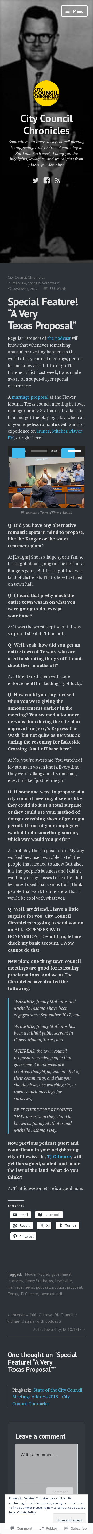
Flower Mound (37, 1274)
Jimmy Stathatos (39, 1280)
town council (52, 1293)
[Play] (18, 453)
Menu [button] (77, 11)
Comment (60, 1492)
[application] (46, 451)
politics (58, 1287)
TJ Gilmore (59, 1156)
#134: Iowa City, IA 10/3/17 (57, 1329)
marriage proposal (30, 397)
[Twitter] (36, 180)
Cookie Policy (26, 1512)
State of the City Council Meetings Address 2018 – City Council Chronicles (47, 1397)
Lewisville (63, 1280)
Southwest (50, 283)
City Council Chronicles (46, 124)
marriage (15, 1287)
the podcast (59, 338)
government (61, 1274)
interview (19, 283)
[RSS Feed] (57, 180)
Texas (13, 1293)
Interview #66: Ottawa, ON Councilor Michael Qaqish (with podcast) (42, 1318)
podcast (34, 283)
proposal (74, 1287)
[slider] (75, 450)
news (29, 1287)
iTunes (43, 431)
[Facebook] (46, 180)
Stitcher (59, 431)
